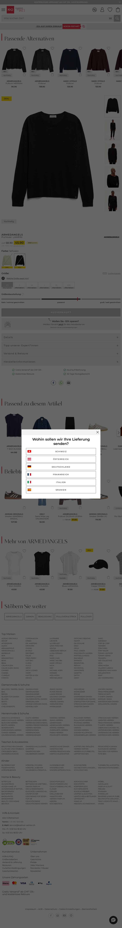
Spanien (61, 490)
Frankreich (61, 474)
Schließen (97, 432)
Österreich (61, 459)
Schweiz (61, 451)
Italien (61, 482)
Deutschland (61, 467)
